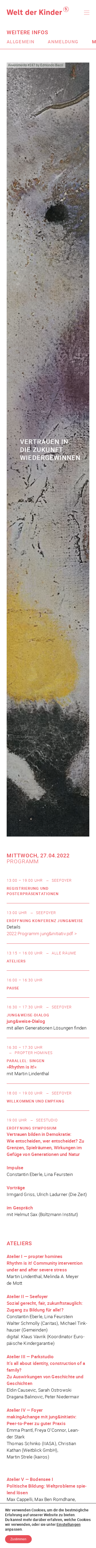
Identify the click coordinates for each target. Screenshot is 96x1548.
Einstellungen (69, 1524)
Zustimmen (18, 1539)
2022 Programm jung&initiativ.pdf (40, 933)
